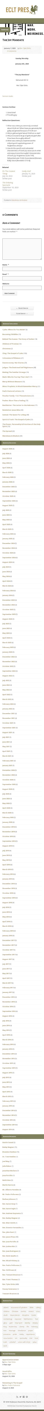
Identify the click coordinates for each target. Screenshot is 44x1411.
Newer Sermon (22, 308)
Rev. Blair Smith (8, 1223)
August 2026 (7, 449)
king (4, 1327)
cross (38, 1311)
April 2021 (6, 751)
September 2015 (8, 1068)
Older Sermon (22, 313)
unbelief (12, 1342)
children (6, 1311)
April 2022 (6, 694)
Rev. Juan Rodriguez (10, 1251)
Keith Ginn (6, 1180)
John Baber (6, 1166)
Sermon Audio (7, 96)
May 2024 (6, 576)
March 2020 (6, 813)
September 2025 (8, 501)
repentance (30, 1334)
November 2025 (8, 491)
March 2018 (6, 926)
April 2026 (6, 468)
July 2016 (5, 1021)
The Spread (7, 431)
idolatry (35, 1323)
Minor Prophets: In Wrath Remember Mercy (19, 386)
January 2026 (7, 482)
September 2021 (8, 728)
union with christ (24, 1342)
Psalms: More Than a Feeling (13, 400)
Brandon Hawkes (9, 1152)
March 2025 (6, 529)
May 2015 (6, 1087)
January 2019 (7, 879)
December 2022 (8, 657)
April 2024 (6, 581)
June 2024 (6, 572)
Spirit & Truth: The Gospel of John (16, 419)
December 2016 (8, 997)
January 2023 (7, 652)
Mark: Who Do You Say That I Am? (15, 377)
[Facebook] (24, 1397)
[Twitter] (20, 1397)
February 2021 (7, 761)
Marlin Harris (7, 1185)
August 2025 (7, 505)
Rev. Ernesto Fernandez (11, 1227)
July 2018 (5, 907)
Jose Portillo (7, 1175)
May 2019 (6, 860)
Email (5, 274)
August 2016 (7, 1016)
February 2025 (7, 534)
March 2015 (6, 1096)
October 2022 (7, 666)
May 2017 (6, 973)
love (4, 1330)
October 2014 (7, 1120)
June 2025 (6, 515)
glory (5, 1323)
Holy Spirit (18, 1323)
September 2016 (8, 1011)
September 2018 (8, 898)
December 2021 (8, 713)
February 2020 (7, 817)
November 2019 (8, 832)
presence (7, 1334)
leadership (13, 1327)
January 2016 (7, 1049)
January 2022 (7, 709)
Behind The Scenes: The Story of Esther (18, 339)
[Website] (27, 1397)
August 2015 (7, 1073)
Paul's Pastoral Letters (11, 391)
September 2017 (8, 954)
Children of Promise (10, 344)
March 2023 (6, 642)
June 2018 (6, 912)
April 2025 (6, 524)
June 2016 (6, 1025)
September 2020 (8, 784)
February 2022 (7, 704)
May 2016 (6, 1030)
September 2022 (8, 671)
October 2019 (7, 836)
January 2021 (7, 765)
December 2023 (8, 600)
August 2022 (7, 676)
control (31, 1311)
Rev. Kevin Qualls (9, 1256)
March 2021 (6, 756)
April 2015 (6, 1092)
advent (5, 1307)
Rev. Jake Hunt (8, 1232)
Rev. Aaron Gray (8, 1204)
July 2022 (5, 680)
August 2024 (7, 562)
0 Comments (5, 51)
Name (5, 265)
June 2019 (6, 855)
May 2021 (6, 746)
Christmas (6, 348)
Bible (31, 1307)
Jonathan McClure (9, 1171)
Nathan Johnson (8, 1199)
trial (31, 1338)
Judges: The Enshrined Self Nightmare (17, 367)
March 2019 (6, 869)
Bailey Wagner (8, 1147)
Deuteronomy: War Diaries (13, 363)
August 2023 (7, 619)
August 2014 (7, 1129)
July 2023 (5, 623)
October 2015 (7, 1063)
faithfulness (28, 1319)
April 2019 (6, 865)
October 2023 (7, 609)
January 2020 (7, 822)
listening (34, 1327)
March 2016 (6, 1040)
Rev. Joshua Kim (8, 1246)
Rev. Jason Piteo (8, 1237)
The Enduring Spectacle (7, 183)
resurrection (8, 1338)
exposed (18, 1319)
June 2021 (6, 742)
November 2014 (8, 1115)
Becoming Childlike (10, 334)
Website (5, 284)
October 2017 (7, 950)
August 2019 (7, 846)
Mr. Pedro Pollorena (10, 1194)
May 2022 (6, 690)
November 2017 (8, 945)
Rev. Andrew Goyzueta (11, 1213)
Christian (15, 1311)
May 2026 (6, 463)
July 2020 (5, 794)
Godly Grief (26, 171)
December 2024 (8, 543)
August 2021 (7, 732)
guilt (10, 1323)
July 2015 (5, 1077)
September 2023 (8, 614)
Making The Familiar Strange (14, 372)
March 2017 (6, 983)
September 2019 (8, 841)
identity (27, 1323)
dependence (15, 1315)
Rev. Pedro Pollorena (10, 1265)
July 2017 (5, 964)
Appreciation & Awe (10, 1360)
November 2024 (8, 548)
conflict (23, 1311)
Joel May (5, 1161)
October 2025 (7, 496)
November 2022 (8, 661)
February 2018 (7, 931)
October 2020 (7, 780)
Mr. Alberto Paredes (10, 1190)
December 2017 (8, 940)
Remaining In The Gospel (12, 1383)
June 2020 (6, 798)
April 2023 (6, 638)
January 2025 (7, 538)
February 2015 (7, 1101)
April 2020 (6, 808)
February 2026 (7, 477)
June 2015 (6, 1082)
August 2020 (7, 789)
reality (21, 1334)
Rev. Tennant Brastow (11, 1275)
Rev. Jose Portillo (9, 1241)
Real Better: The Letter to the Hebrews (18, 405)
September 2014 (8, 1125)
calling (38, 1307)
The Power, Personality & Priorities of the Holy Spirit (21, 425)
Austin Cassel (7, 1142)
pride (15, 1334)
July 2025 (5, 510)
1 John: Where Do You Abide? (13, 329)
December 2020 (8, 770)
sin (16, 1338)
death (5, 1315)
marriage (12, 1330)
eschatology (7, 1319)
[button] (22, 29)
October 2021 (7, 723)
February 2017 (7, 987)
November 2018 (8, 888)
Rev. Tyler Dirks (25, 48)
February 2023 (7, 647)
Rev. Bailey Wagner (10, 1218)
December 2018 (8, 883)
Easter (34, 1315)
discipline (25, 1315)
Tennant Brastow (9, 1293)
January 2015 (7, 1106)
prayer (30, 1330)
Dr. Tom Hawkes (9, 1156)
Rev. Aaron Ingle (8, 1208)
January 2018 (7, 935)
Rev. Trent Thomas (10, 1279)
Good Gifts (7, 1371)
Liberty (21, 1327)
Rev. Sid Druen (8, 1270)
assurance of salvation (19, 1307)
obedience (22, 1330)
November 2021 (8, 718)
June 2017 (6, 969)
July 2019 (5, 850)
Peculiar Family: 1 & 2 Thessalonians (16, 396)
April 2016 (6, 1035)
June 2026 (6, 458)
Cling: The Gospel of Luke (12, 353)
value (35, 1342)
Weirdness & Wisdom (19, 200)
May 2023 (6, 633)
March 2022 (6, 699)
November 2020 (8, 775)
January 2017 (7, 992)
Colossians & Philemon (11, 358)
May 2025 (6, 520)
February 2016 (7, 1044)
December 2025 (8, 487)
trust (36, 1338)
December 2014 (8, 1110)
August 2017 (7, 959)
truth (5, 1342)
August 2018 (7, 902)
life (28, 1327)
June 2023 (6, 628)
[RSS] (17, 1397)
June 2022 (6, 685)
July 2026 (5, 453)
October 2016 (7, 1006)
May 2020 (6, 803)
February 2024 (7, 590)
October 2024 (7, 553)
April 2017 (6, 978)
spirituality (23, 1338)
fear (36, 1319)
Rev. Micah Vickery (9, 1260)
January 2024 (7, 595)
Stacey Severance (9, 1289)
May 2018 (6, 917)
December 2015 (8, 1054)
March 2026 (6, 472)
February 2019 (7, 874)
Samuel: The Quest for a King (14, 415)
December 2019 (8, 827)
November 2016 (8, 1002)
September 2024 (8, 557)
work (5, 1346)
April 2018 (6, 921)
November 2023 (8, 605)
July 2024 (5, 567)
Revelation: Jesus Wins (11, 410)
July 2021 (5, 737)
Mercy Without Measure (12, 381)
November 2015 (8, 1058)
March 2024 (6, 586)
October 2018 (7, 893)
